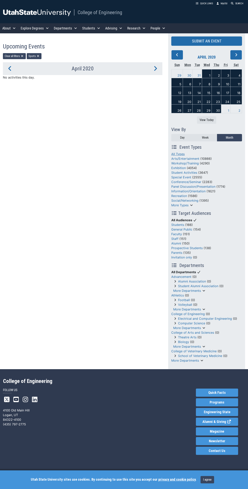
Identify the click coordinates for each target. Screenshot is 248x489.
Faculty (176, 234)
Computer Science (191, 323)
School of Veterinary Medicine (200, 356)
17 (227, 93)
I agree (207, 479)
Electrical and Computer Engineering (205, 319)
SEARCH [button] (239, 3)
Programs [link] (217, 402)
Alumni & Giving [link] (220, 421)
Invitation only (181, 257)
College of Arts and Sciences (192, 332)
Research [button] (133, 28)
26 (179, 110)
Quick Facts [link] (217, 393)
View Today (207, 120)
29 (179, 75)
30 (189, 75)
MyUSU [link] (224, 3)
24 (227, 102)
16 (218, 93)
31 (199, 75)
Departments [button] (63, 28)
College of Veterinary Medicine (194, 351)
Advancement (181, 277)
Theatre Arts (187, 337)
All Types (178, 154)
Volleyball (185, 305)
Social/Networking (184, 200)
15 (208, 93)
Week (205, 137)
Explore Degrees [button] (32, 28)
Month (229, 137)
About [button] (6, 28)
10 (227, 84)
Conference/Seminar (186, 182)
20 (189, 102)
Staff (174, 239)
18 (238, 93)
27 (189, 110)
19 (179, 102)
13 (189, 93)
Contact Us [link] (217, 451)
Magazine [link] (217, 431)
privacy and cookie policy (176, 479)
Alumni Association (192, 281)
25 (238, 102)
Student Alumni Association (198, 286)
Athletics (177, 295)
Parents (176, 253)
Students (177, 225)
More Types (180, 205)
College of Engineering (100, 12)
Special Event (181, 177)
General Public (181, 229)
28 (199, 110)
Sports (32, 56)
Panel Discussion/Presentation (193, 186)
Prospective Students (187, 248)
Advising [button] (111, 28)
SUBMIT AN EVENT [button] (206, 41)
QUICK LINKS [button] (206, 3)
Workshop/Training (185, 163)
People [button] (155, 28)
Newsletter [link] (217, 441)
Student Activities (184, 173)
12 (179, 93)
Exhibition (178, 168)
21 (199, 102)
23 (218, 102)
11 (239, 84)
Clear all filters (13, 56)
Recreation (179, 196)
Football (184, 300)
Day (182, 137)
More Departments (187, 291)
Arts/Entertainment (185, 159)
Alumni (176, 243)
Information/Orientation (188, 191)
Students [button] (88, 28)
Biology (183, 342)
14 (199, 93)
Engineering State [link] (217, 412)
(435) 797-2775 (14, 424)
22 (208, 102)
